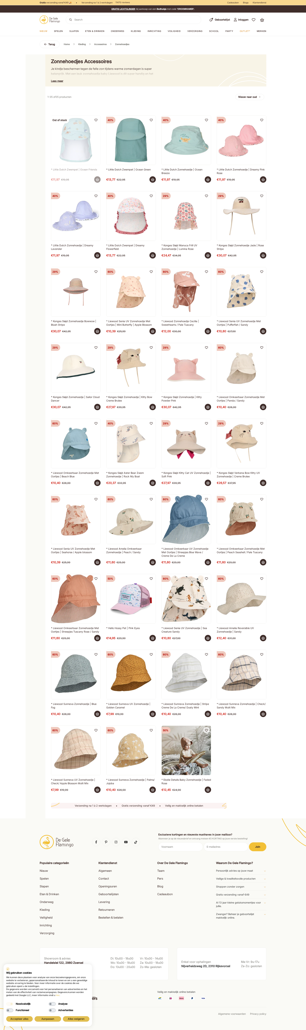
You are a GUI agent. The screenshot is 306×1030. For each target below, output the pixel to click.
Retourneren (106, 909)
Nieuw (43, 31)
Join (257, 846)
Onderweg (117, 31)
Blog (160, 886)
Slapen (74, 31)
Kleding (136, 31)
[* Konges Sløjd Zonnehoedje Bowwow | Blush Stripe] (76, 292)
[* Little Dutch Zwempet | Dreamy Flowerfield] (131, 216)
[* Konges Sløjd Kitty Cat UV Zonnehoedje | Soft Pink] (186, 443)
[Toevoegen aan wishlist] (96, 120)
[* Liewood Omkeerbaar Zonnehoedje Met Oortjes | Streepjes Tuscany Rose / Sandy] (76, 599)
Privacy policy (258, 1013)
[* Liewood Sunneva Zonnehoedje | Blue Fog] (76, 674)
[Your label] (97, 179)
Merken (261, 31)
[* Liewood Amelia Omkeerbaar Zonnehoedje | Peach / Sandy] (131, 519)
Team (161, 870)
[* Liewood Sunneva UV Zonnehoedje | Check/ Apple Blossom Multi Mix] (76, 750)
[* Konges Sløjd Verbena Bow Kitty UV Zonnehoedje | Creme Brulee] (241, 443)
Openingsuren (107, 886)
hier (58, 995)
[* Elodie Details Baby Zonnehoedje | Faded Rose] (186, 750)
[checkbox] (9, 1004)
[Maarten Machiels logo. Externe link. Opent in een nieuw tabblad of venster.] (7, 969)
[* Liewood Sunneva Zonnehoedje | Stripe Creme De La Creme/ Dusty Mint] (186, 674)
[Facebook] (96, 842)
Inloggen (243, 19)
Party (229, 31)
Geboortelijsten (108, 894)
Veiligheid (174, 31)
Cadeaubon (233, 2)
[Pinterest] (106, 842)
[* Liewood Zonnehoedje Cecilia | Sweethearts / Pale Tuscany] (186, 292)
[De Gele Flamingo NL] (50, 19)
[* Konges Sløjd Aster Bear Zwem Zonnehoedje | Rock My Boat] (131, 443)
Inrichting (154, 31)
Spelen (58, 31)
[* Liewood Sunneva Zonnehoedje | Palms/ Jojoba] (131, 750)
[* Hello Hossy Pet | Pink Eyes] (131, 599)
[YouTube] (126, 842)
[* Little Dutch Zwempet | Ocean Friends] (76, 140)
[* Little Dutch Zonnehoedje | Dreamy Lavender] (76, 216)
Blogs (245, 2)
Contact (103, 878)
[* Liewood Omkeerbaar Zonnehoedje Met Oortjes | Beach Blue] (76, 443)
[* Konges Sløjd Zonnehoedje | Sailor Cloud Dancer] (76, 367)
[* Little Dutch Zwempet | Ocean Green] (131, 140)
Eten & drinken (94, 31)
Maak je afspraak (54, 973)
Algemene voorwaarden (232, 1013)
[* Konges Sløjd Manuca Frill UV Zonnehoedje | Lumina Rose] (186, 216)
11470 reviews (122, 2)
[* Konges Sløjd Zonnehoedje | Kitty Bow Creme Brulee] (131, 367)
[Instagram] (116, 842)
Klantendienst (259, 2)
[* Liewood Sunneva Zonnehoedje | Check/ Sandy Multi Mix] (241, 674)
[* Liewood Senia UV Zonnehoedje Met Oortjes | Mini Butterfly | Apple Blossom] (131, 292)
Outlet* (245, 31)
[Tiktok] (136, 842)
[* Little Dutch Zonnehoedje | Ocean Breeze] (186, 140)
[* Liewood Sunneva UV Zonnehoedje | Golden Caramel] (131, 674)
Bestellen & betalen (110, 917)
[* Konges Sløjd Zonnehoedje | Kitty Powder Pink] (186, 367)
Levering (104, 902)
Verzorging (195, 31)
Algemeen (105, 870)
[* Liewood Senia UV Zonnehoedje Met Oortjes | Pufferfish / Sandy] (241, 292)
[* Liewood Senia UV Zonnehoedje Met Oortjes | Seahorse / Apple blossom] (76, 519)
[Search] (71, 20)
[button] (253, 20)
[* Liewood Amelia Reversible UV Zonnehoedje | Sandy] (241, 599)
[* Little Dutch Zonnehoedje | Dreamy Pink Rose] (241, 140)
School (214, 31)
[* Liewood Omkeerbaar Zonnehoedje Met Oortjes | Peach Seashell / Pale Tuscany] (241, 519)
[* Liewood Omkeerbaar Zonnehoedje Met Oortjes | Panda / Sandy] (241, 367)
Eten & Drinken (49, 894)
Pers (160, 878)
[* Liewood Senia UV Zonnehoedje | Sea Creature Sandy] (186, 599)
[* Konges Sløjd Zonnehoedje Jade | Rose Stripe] (241, 216)
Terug (51, 44)
